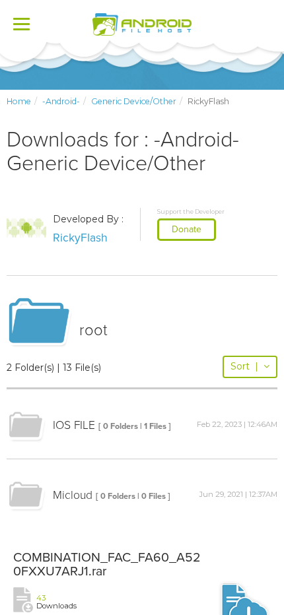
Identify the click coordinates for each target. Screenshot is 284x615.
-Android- (61, 101)
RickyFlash (80, 238)
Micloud (72, 495)
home (19, 101)
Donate (186, 229)
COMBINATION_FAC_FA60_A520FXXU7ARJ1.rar (107, 565)
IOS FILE (74, 425)
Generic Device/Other (133, 101)
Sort (244, 366)
